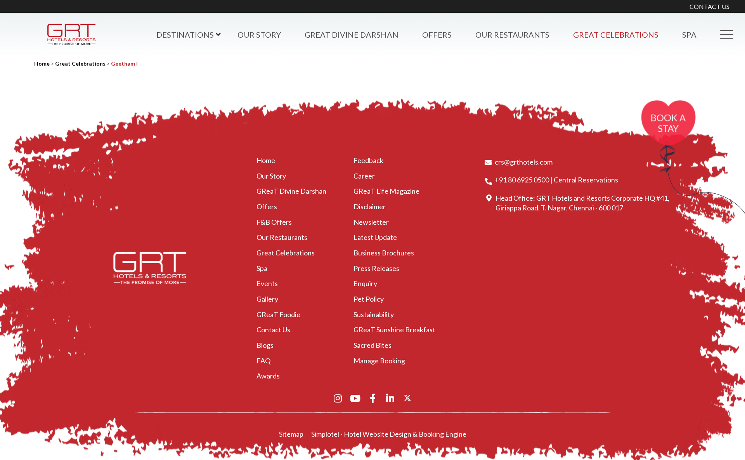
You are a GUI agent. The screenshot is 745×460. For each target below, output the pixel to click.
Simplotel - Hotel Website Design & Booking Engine (388, 434)
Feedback (368, 160)
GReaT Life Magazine (386, 191)
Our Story (259, 34)
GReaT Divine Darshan (351, 34)
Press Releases (376, 268)
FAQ (263, 360)
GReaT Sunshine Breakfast (394, 329)
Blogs (265, 345)
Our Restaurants (512, 34)
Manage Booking (379, 360)
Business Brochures (383, 252)
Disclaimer (369, 206)
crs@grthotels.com (524, 162)
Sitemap (291, 434)
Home (42, 63)
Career (364, 176)
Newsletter (371, 222)
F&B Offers (274, 222)
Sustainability (373, 314)
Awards (268, 375)
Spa (261, 268)
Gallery (267, 299)
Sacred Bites (372, 345)
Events (267, 283)
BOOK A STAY (668, 123)
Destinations (185, 34)
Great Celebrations (615, 34)
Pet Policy (368, 299)
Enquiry (365, 283)
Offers (437, 34)
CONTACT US (709, 6)
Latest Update (375, 237)
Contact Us (273, 329)
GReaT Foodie (278, 314)
